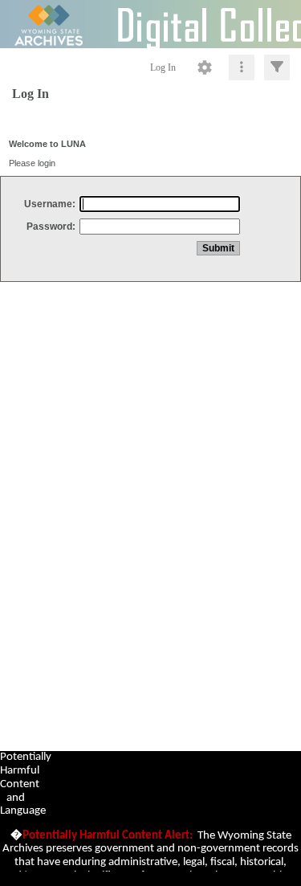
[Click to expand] (277, 67)
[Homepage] (150, 24)
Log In (163, 67)
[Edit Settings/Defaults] (204, 67)
